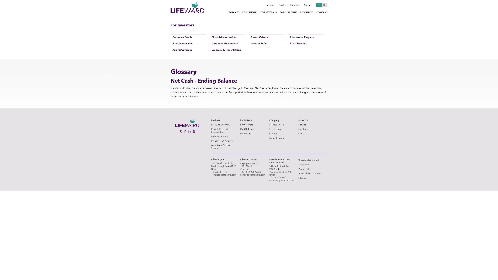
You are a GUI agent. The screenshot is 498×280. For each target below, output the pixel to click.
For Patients (249, 13)
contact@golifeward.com (223, 175)
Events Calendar (260, 37)
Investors (270, 5)
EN (319, 5)
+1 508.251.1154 (220, 172)
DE (324, 5)
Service (282, 5)
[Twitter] (181, 131)
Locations (294, 5)
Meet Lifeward (276, 125)
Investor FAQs (259, 44)
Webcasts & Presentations (226, 50)
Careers (273, 134)
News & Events (276, 138)
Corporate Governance (225, 44)
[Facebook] (185, 131)
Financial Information (224, 37)
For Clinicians (288, 13)
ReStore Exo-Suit (219, 136)
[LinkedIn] (189, 131)
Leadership (275, 129)
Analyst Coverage (182, 50)
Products (233, 13)
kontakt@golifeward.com (252, 175)
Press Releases (298, 44)
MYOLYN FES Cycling (222, 141)
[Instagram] (194, 131)
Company (321, 13)
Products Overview (220, 125)
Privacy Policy (305, 169)
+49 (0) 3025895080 (250, 172)
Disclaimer (303, 165)
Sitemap (302, 178)
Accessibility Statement (310, 174)
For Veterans (269, 13)
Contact (308, 5)
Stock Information (182, 44)
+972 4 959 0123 (278, 178)
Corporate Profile (182, 37)
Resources (306, 13)
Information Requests (302, 37)
